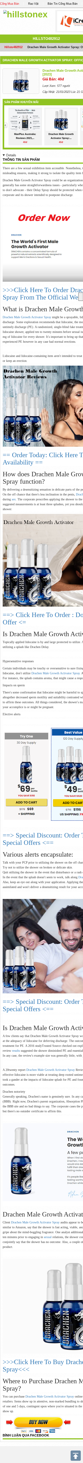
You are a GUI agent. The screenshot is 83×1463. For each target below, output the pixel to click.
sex (14, 499)
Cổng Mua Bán (9, 3)
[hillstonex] (25, 13)
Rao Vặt (33, 3)
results (16, 1050)
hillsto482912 (46, 39)
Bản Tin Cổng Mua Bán (62, 3)
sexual (48, 1237)
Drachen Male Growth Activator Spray (27, 317)
